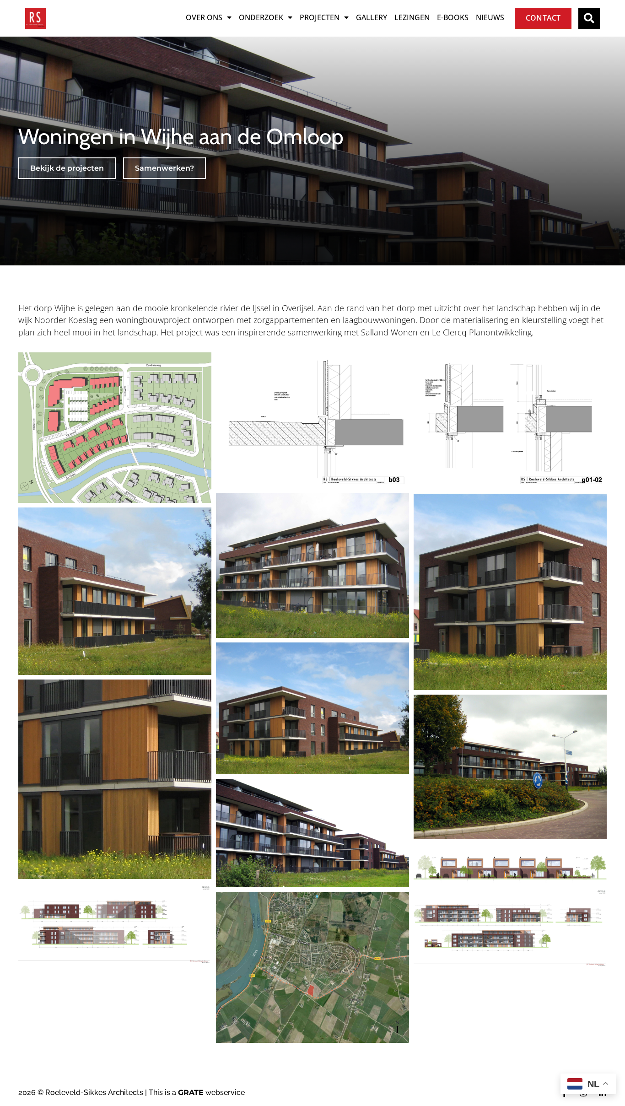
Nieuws (490, 17)
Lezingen (412, 17)
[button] (589, 18)
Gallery (371, 17)
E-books (453, 17)
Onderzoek (261, 17)
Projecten (319, 17)
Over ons (204, 17)
